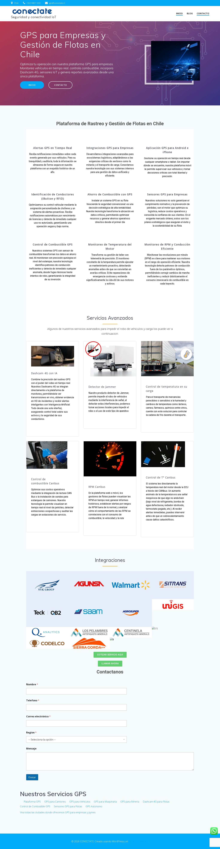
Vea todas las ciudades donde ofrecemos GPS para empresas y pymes (57, 812)
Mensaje (31, 748)
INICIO (179, 13)
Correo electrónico (38, 716)
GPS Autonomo (94, 806)
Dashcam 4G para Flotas (156, 801)
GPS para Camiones (55, 801)
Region (31, 732)
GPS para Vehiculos (79, 801)
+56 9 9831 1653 (34, 3)
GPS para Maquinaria (105, 801)
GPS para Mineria (129, 801)
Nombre (32, 684)
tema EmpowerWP (138, 841)
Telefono (32, 700)
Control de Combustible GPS (35, 806)
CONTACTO (60, 85)
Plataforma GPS (32, 801)
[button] (110, 655)
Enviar (32, 777)
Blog (190, 13)
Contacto (203, 13)
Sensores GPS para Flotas (68, 806)
